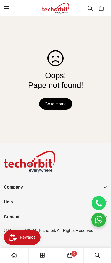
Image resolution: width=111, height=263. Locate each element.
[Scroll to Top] (102, 236)
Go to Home (56, 104)
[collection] (42, 255)
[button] (101, 8)
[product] (14, 255)
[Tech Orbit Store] (55, 8)
